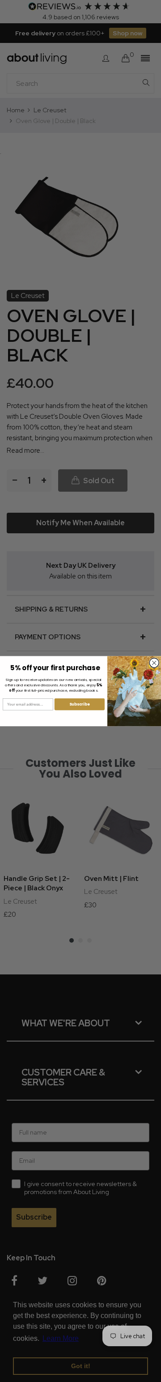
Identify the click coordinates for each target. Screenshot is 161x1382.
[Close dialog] (154, 663)
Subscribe (79, 704)
